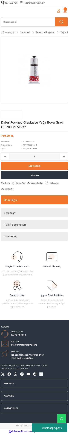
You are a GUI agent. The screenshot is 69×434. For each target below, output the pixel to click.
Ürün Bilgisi (10, 200)
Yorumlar (9, 213)
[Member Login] (59, 10)
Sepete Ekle (34, 165)
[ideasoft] (16, 431)
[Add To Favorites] (5, 183)
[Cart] (65, 10)
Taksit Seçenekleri (15, 224)
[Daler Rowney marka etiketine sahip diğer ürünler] (11, 114)
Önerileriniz (11, 236)
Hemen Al (34, 175)
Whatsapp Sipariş (52, 428)
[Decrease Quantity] (5, 157)
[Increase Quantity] (64, 157)
